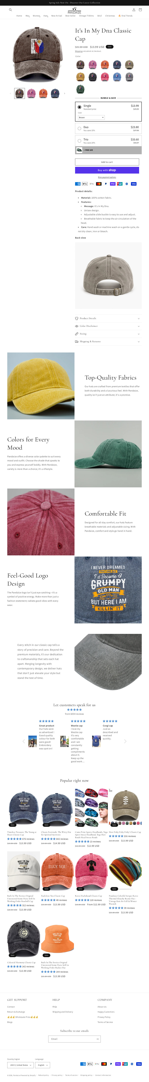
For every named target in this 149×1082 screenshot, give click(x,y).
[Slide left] (10, 93)
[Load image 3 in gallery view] (43, 93)
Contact (11, 1006)
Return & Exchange (16, 1011)
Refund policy (43, 1075)
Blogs (10, 1022)
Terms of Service (105, 1022)
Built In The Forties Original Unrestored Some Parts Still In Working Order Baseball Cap (21, 898)
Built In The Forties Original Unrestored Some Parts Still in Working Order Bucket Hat (55, 965)
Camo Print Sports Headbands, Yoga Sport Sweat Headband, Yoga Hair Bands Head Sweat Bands (91, 835)
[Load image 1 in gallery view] (19, 93)
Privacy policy (57, 1075)
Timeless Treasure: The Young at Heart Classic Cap (21, 833)
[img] (74, 710)
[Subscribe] (97, 1039)
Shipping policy (86, 1075)
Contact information (103, 1075)
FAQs (55, 1006)
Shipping (79, 51)
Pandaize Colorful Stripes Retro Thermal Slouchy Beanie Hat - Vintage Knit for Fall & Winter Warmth (123, 900)
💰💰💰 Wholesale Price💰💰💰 (22, 1017)
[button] (10, 10)
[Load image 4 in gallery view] (55, 93)
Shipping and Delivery (63, 1011)
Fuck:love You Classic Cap (53, 896)
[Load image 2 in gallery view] (31, 93)
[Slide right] (64, 93)
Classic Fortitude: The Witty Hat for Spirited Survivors (56, 833)
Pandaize (16, 1075)
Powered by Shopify (28, 1075)
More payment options (107, 177)
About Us (102, 1006)
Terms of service (71, 1075)
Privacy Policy (104, 1017)
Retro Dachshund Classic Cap (88, 896)
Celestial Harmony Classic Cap (21, 962)
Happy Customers (106, 1011)
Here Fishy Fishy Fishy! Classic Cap (125, 832)
